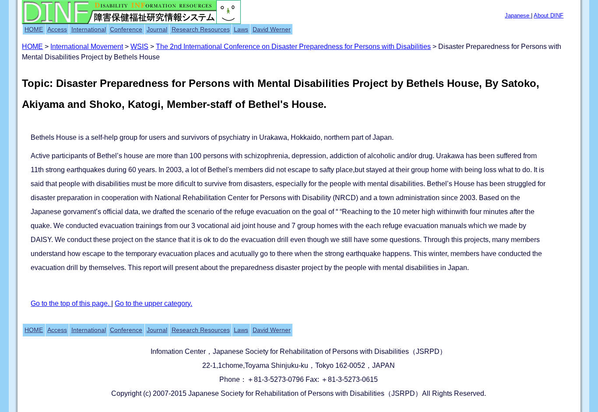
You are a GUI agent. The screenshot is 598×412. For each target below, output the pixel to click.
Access (57, 29)
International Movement (86, 46)
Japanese (518, 15)
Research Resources (201, 29)
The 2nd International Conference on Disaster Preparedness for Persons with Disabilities (293, 46)
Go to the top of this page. (71, 303)
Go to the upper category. (153, 303)
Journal (157, 29)
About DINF (548, 15)
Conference (126, 29)
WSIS (139, 46)
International (88, 29)
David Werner (272, 29)
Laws (241, 29)
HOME (34, 29)
